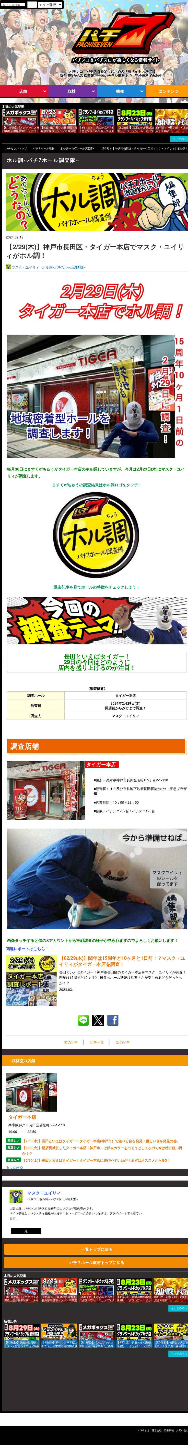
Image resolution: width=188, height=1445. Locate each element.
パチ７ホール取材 (43, 148)
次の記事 (123, 1042)
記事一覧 (97, 1042)
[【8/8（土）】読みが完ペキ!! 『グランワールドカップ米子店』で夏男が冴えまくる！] (80, 111)
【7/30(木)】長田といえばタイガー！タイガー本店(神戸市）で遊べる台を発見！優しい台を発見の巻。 (101, 1141)
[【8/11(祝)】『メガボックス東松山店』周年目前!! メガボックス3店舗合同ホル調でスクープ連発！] (3, 111)
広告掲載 (169, 1430)
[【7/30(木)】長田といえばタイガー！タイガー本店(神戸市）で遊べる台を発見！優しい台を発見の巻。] (155, 1326)
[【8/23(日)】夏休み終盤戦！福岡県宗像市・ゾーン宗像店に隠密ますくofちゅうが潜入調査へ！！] (42, 111)
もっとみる (14, 1166)
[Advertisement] (25, 1386)
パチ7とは (143, 1430)
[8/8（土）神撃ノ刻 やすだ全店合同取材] (156, 111)
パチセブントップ (16, 148)
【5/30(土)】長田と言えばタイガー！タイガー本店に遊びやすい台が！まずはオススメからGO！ (96, 1160)
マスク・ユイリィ (25, 267)
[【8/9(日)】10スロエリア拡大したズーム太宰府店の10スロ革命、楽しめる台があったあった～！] (43, 1326)
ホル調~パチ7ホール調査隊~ (77, 148)
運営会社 (157, 1430)
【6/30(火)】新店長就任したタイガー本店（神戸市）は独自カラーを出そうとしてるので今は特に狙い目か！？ (102, 1150)
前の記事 (71, 1042)
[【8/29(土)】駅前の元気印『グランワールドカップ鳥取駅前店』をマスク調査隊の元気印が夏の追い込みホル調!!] (5, 1326)
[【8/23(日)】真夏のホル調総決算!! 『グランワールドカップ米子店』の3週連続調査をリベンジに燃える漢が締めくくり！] (118, 111)
